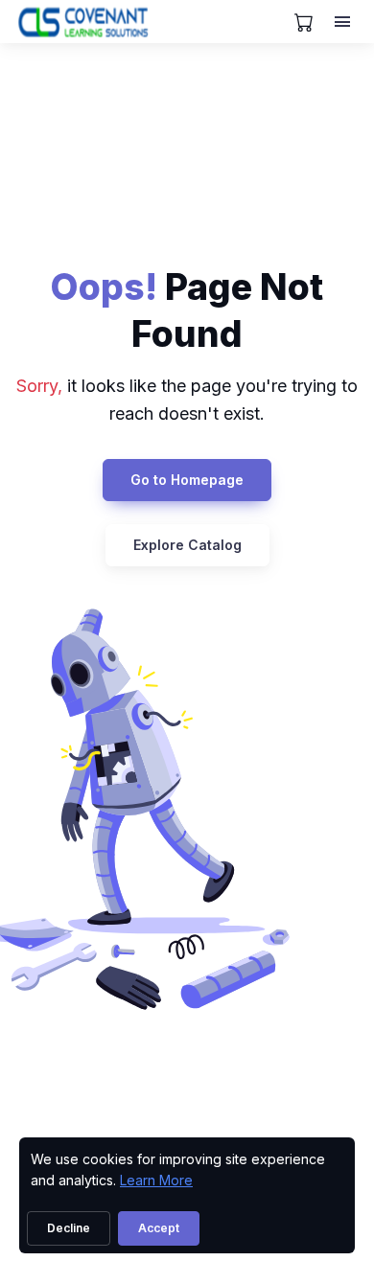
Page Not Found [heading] (187, 310)
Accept (158, 1228)
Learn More (156, 1180)
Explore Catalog (187, 545)
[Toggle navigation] (344, 22)
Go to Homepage (187, 479)
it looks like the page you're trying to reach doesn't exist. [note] (187, 400)
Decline (68, 1228)
